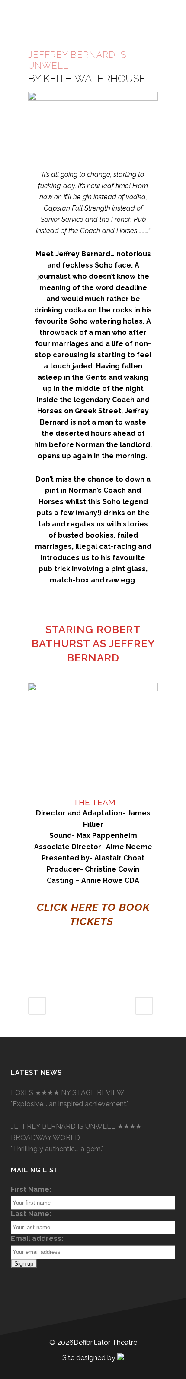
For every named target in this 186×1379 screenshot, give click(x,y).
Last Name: (31, 1214)
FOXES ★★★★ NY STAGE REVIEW (67, 1093)
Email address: (37, 1238)
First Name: (31, 1189)
